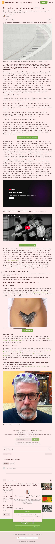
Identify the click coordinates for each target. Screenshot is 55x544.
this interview (13, 260)
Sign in (51, 2)
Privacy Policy (37, 516)
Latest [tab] (8, 480)
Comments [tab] (6, 463)
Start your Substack (24, 537)
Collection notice (38, 534)
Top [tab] (4, 480)
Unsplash (45, 61)
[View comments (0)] (9, 19)
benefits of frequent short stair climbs (17, 279)
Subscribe (43, 2)
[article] (27, 488)
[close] (40, 490)
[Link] (1, 66)
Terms (32, 534)
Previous (8, 454)
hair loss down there (40, 292)
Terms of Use (34, 514)
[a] (46, 486)
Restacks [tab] (12, 463)
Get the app (34, 537)
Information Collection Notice (27, 516)
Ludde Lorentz (38, 61)
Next (47, 454)
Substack (21, 541)
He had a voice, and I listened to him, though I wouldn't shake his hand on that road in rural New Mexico (20, 485)
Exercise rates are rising (17, 277)
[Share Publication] (38, 2)
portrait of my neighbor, (11, 274)
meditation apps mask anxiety (36, 366)
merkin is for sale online (19, 328)
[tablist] (9, 463)
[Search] (35, 2)
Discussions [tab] (13, 480)
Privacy (28, 534)
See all (5, 514)
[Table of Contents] (1, 272)
